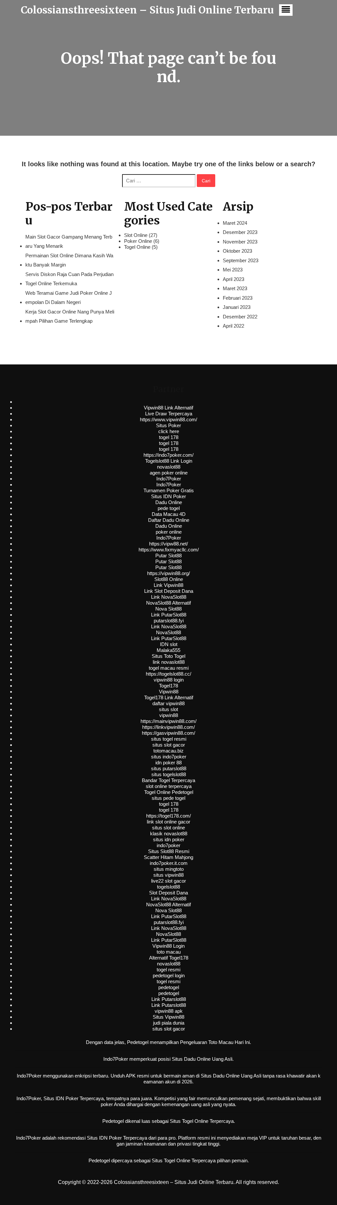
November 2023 (240, 241)
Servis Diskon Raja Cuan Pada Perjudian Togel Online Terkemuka (69, 279)
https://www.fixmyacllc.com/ (169, 549)
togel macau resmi (169, 668)
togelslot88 (168, 887)
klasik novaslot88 (168, 833)
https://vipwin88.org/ (168, 573)
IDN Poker (67, 1098)
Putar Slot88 (168, 555)
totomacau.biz (168, 750)
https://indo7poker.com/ (168, 455)
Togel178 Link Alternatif (168, 697)
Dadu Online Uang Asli (208, 1059)
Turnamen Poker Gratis (168, 490)
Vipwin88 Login (168, 946)
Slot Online (135, 235)
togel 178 (168, 437)
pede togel (169, 508)
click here (168, 431)
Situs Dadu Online (220, 1075)
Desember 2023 (240, 232)
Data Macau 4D (169, 514)
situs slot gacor (168, 745)
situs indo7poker (168, 756)
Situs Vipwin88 (168, 1017)
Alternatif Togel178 (168, 958)
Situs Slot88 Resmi (168, 851)
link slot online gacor (168, 821)
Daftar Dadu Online (168, 520)
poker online (169, 532)
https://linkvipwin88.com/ (168, 727)
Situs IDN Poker (168, 496)
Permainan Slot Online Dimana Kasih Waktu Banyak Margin (69, 260)
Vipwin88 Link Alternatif (168, 407)
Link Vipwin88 (168, 585)
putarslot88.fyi (169, 620)
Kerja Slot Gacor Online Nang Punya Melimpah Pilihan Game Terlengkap (69, 316)
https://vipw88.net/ (168, 543)
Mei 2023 (233, 269)
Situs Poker (168, 425)
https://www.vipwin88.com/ (168, 419)
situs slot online (168, 827)
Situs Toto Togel (168, 656)
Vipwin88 (168, 691)
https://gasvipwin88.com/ (168, 733)
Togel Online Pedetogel (168, 792)
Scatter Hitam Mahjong (168, 857)
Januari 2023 (236, 307)
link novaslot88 (169, 662)
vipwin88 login (169, 680)
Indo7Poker (168, 478)
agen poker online (169, 472)
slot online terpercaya (169, 786)
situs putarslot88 (168, 768)
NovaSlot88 (168, 632)
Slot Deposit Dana (168, 892)
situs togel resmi (168, 739)
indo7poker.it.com (169, 863)
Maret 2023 (235, 288)
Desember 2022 (240, 316)
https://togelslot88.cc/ (168, 674)
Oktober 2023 (237, 251)
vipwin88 (168, 715)
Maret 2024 (235, 223)
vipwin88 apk (169, 1011)
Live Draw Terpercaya (168, 413)
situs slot (168, 709)
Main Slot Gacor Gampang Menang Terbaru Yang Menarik (68, 241)
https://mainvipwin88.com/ (168, 721)
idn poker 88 (168, 762)
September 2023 (240, 260)
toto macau (169, 952)
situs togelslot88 (168, 774)
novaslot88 (168, 467)
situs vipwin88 (168, 875)
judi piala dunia (168, 1023)
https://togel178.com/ (168, 816)
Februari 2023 (237, 298)
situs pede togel (168, 798)
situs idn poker (168, 839)
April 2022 (233, 326)
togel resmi (168, 969)
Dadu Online (168, 502)
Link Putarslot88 (168, 999)
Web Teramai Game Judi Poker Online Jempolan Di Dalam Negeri (68, 297)
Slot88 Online (168, 579)
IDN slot (168, 644)
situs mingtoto (169, 869)
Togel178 (168, 685)
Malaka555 (168, 650)
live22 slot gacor (168, 881)
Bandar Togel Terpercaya (168, 780)
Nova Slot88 (168, 609)
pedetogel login (169, 975)
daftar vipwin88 (168, 703)
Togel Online (137, 247)
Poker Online (138, 241)
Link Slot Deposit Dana (168, 591)
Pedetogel (137, 1042)
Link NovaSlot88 (168, 597)
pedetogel (168, 987)
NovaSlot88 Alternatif (168, 603)
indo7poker (168, 845)
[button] (286, 10)
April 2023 (233, 279)
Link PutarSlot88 (168, 614)
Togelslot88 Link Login (168, 461)
